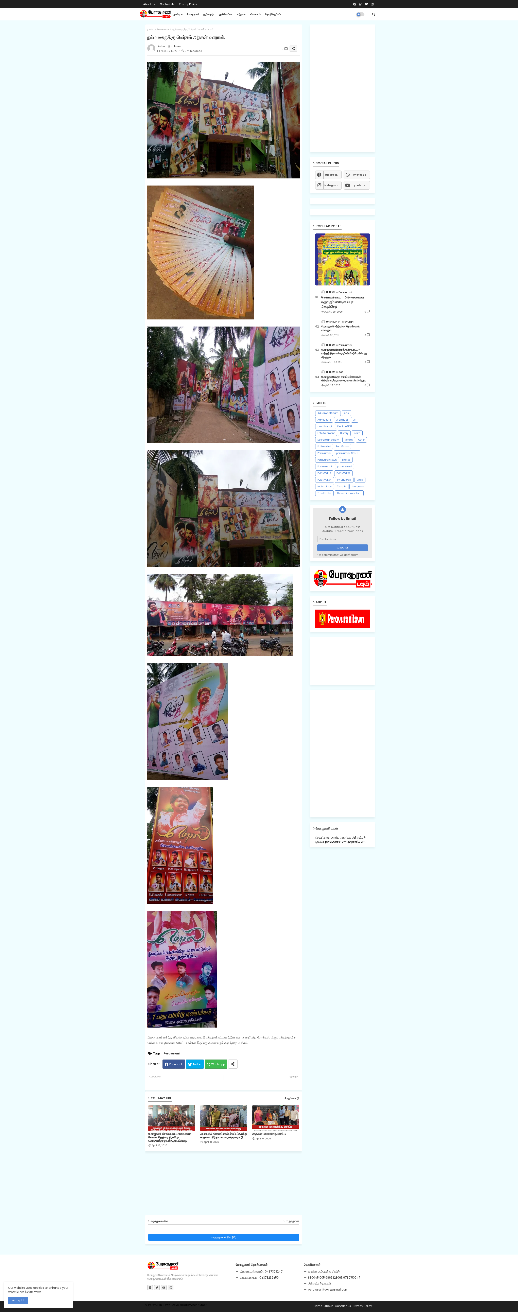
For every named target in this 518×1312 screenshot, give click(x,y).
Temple (341, 486)
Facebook (176, 1064)
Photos (346, 459)
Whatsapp (218, 1064)
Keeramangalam (328, 439)
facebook (331, 174)
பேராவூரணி (193, 14)
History (344, 433)
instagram (331, 185)
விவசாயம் (255, 14)
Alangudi (342, 419)
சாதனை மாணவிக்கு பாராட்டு (269, 1134)
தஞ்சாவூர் (208, 14)
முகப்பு (176, 14)
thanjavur (358, 486)
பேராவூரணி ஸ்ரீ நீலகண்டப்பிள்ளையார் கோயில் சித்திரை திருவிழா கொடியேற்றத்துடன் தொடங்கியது (169, 1137)
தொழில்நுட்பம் (273, 14)
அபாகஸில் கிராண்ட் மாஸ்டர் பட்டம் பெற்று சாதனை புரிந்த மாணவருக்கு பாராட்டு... (223, 1135)
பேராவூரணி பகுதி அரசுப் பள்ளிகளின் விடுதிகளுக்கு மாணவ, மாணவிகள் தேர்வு (343, 378)
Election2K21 (344, 426)
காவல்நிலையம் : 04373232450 (259, 1278)
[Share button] (233, 1064)
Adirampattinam (328, 413)
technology (324, 486)
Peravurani (164, 29)
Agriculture (324, 419)
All (354, 419)
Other (361, 439)
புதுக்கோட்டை (225, 14)
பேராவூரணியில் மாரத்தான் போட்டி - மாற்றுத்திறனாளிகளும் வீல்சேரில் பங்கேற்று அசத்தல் (344, 353)
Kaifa (357, 433)
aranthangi (324, 426)
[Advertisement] (226, 1184)
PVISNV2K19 (324, 473)
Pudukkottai (324, 466)
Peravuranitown (327, 459)
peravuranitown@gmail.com (328, 1290)
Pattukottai (324, 446)
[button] (373, 14)
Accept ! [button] (18, 1300)
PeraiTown (342, 446)
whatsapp (359, 174)
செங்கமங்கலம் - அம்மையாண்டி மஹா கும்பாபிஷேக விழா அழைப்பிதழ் (342, 302)
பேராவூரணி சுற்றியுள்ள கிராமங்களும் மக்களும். (340, 328)
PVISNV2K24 (324, 480)
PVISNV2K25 (344, 480)
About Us (149, 4)
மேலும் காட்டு (292, 1098)
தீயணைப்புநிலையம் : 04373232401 (261, 1272)
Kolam (349, 439)
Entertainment (326, 433)
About (328, 1306)
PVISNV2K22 (343, 473)
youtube (359, 185)
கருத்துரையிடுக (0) (224, 1237)
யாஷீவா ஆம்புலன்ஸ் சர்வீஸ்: (324, 1272)
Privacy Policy (188, 4)
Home (318, 1306)
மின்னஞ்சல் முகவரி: (319, 1283)
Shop (360, 480)
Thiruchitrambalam (349, 493)
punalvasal (344, 466)
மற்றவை (241, 14)
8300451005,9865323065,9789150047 (334, 1278)
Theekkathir (324, 493)
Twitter (197, 1064)
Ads (346, 413)
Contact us (167, 4)
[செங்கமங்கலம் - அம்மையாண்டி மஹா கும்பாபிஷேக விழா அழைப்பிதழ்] (342, 259)
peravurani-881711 (347, 453)
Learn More (33, 1292)
